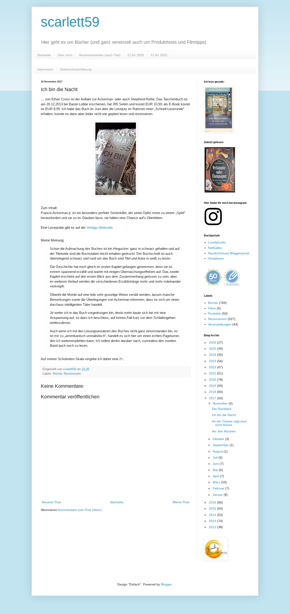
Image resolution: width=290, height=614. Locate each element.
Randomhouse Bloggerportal (228, 253)
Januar (218, 494)
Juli (215, 457)
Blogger (166, 584)
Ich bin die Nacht (224, 415)
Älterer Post (180, 502)
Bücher (57, 373)
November (221, 403)
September (221, 445)
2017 (213, 398)
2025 (213, 348)
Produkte (214, 313)
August (218, 451)
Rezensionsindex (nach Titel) (100, 55)
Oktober (219, 439)
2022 (213, 367)
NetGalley (215, 248)
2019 (213, 386)
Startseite (44, 55)
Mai (216, 470)
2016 (213, 502)
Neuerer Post (51, 502)
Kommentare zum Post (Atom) (80, 510)
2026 (213, 342)
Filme (212, 308)
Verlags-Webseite (100, 227)
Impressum (45, 69)
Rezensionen (72, 373)
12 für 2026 (135, 55)
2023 (213, 361)
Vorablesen (216, 258)
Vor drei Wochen (224, 431)
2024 (213, 354)
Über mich (65, 55)
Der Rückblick (222, 409)
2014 (213, 515)
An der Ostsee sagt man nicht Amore (229, 423)
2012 (213, 527)
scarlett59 (70, 21)
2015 (213, 508)
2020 (213, 379)
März (217, 482)
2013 (213, 521)
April (216, 476)
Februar (219, 488)
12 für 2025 (159, 55)
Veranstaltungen (219, 324)
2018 (213, 392)
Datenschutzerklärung (76, 69)
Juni (216, 463)
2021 (213, 373)
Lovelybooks (217, 242)
